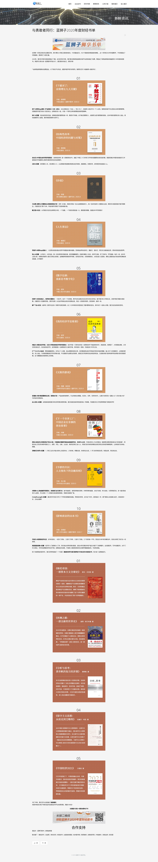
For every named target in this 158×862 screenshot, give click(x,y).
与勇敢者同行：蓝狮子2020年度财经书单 (63, 30)
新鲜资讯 (96, 4)
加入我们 (124, 4)
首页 (69, 4)
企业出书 (78, 4)
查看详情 (70, 61)
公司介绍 (105, 4)
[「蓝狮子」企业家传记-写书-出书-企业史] (37, 3)
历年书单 (87, 4)
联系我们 (115, 4)
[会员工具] (125, 35)
